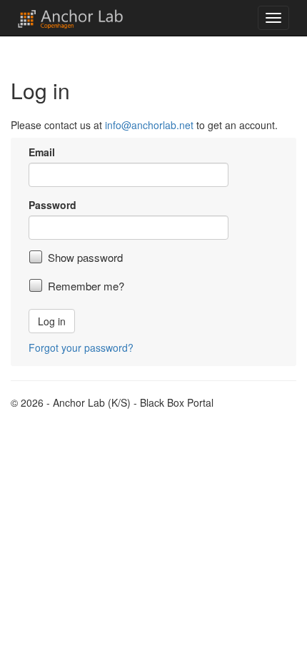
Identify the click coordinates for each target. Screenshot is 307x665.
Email (42, 152)
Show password (85, 257)
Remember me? (86, 286)
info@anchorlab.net (149, 125)
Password (52, 205)
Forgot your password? (81, 347)
